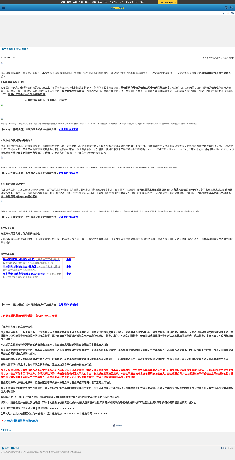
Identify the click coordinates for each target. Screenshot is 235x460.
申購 (68, 259)
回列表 (119, 425)
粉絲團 (16, 448)
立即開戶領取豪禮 (68, 129)
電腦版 (231, 448)
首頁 (7, 448)
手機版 (223, 448)
